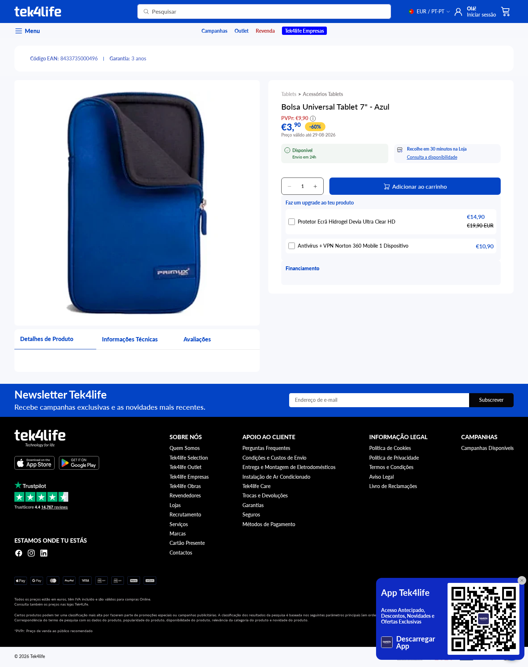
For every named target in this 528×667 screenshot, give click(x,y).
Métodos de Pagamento (268, 524)
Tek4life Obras (185, 486)
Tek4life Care (256, 486)
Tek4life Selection (189, 458)
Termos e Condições (391, 467)
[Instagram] (31, 553)
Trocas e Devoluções (265, 495)
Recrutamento (185, 514)
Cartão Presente (187, 543)
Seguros (251, 514)
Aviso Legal (381, 477)
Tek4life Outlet (186, 467)
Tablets (288, 94)
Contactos (181, 552)
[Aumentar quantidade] (315, 186)
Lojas (175, 505)
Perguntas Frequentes (266, 448)
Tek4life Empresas (189, 477)
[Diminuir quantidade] (289, 186)
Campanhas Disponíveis (487, 448)
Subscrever (491, 400)
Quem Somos (185, 448)
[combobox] (255, 11)
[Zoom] (137, 203)
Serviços (179, 524)
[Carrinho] (506, 11)
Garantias (253, 505)
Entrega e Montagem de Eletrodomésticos (288, 467)
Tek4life (37, 656)
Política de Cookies (390, 448)
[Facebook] (18, 553)
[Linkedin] (44, 553)
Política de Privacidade (394, 458)
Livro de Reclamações (393, 486)
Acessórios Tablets (323, 94)
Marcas (178, 533)
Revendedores (185, 495)
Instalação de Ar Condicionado (276, 477)
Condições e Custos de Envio (274, 458)
